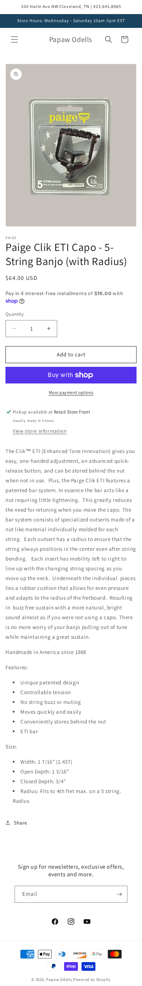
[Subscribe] (119, 894)
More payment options (71, 392)
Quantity (14, 314)
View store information (40, 431)
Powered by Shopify (92, 979)
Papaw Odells (59, 979)
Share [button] (20, 822)
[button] (15, 39)
